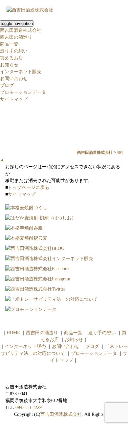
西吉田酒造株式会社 (20, 30)
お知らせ (9, 64)
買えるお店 (11, 57)
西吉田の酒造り (16, 37)
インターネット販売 (20, 71)
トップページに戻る (28, 187)
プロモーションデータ (23, 92)
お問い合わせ (14, 78)
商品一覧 (9, 44)
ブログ (7, 85)
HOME (13, 332)
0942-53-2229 (28, 407)
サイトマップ (14, 99)
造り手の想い (14, 51)
